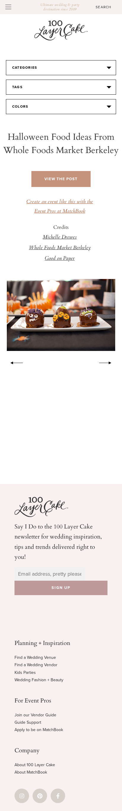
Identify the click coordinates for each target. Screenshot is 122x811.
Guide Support (28, 722)
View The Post (61, 179)
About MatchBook (31, 772)
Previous (13, 362)
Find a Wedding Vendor (36, 664)
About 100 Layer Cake (35, 764)
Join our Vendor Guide (35, 715)
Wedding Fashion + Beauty (39, 679)
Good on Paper (60, 259)
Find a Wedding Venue (35, 657)
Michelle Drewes (60, 237)
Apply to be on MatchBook (39, 729)
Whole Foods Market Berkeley (60, 248)
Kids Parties (25, 672)
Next (108, 362)
